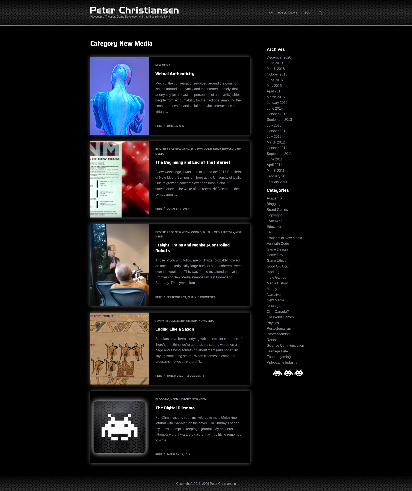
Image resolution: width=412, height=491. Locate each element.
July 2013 (274, 125)
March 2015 (276, 97)
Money (272, 289)
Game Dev (275, 255)
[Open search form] (320, 13)
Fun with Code (201, 149)
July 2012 (274, 136)
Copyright (274, 215)
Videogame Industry (282, 362)
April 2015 (274, 91)
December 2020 (279, 57)
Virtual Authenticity (174, 73)
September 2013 (279, 119)
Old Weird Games (280, 317)
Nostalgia (274, 306)
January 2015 (277, 102)
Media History (223, 149)
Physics (273, 323)
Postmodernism (279, 334)
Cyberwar (274, 221)
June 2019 (275, 63)
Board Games (277, 210)
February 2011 (278, 176)
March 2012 (276, 142)
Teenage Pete (277, 351)
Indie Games (276, 277)
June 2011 (275, 159)
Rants (271, 340)
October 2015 (277, 74)
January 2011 (277, 182)
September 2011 (279, 154)
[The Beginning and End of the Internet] (119, 179)
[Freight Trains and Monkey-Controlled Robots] (119, 265)
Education (274, 226)
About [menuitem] (307, 12)
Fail (270, 232)
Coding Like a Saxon (174, 329)
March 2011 (276, 170)
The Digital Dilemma (175, 407)
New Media (162, 65)
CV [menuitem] (271, 12)
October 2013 (277, 114)
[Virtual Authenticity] (119, 96)
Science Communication (285, 345)
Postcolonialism (279, 328)
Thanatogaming (279, 357)
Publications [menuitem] (287, 12)
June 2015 (275, 80)
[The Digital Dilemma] (119, 427)
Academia (274, 198)
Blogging (162, 399)
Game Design (277, 249)
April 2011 (274, 165)
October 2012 (277, 131)
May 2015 (274, 86)
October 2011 (277, 148)
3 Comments (206, 297)
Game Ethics (276, 260)
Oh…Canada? (278, 311)
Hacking (273, 272)
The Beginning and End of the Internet (192, 162)
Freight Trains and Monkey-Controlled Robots (192, 248)
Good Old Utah (202, 232)
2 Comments (195, 375)
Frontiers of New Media (172, 149)
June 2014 (275, 108)
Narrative (274, 294)
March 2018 (276, 69)
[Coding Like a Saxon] (119, 349)
